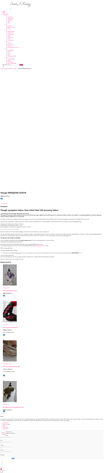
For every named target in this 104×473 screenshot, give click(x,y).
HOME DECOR (11, 18)
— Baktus (14, 68)
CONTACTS (5, 8)
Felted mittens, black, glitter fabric (10, 327)
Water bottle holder (12, 56)
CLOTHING (10, 17)
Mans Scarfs (10, 37)
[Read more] (3, 300)
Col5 (6, 48)
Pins (9, 53)
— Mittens (6, 324)
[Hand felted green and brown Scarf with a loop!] (10, 401)
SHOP (4, 5)
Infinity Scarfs (11, 34)
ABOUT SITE (5, 6)
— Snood (9, 363)
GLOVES (9, 25)
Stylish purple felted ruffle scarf (10, 290)
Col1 (6, 15)
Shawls (9, 60)
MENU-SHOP (5, 14)
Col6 (6, 57)
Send (13, 458)
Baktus (9, 35)
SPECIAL (9, 43)
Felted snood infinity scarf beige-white (11, 366)
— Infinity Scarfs (5, 363)
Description (5, 203)
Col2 (6, 24)
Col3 (6, 30)
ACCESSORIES (11, 50)
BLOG (4, 12)
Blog (4, 432)
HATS (9, 22)
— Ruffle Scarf (5, 287)
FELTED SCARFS (11, 31)
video (5, 259)
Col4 (6, 41)
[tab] (53, 203)
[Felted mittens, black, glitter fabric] (10, 322)
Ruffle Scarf (10, 33)
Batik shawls (10, 61)
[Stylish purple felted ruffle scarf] (10, 285)
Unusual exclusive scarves (13, 47)
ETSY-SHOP (5, 2)
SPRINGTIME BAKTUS (40, 245)
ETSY (9, 21)
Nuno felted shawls (12, 63)
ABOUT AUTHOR (6, 3)
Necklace (10, 51)
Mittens (9, 28)
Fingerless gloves (11, 27)
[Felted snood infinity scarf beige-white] (10, 361)
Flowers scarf (11, 44)
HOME (4, 11)
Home (1, 68)
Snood (9, 38)
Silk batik (10, 46)
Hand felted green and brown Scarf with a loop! (13, 407)
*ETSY (8, 287)
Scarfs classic (11, 40)
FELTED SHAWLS (11, 59)
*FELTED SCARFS (7, 68)
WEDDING (10, 20)
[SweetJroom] (20, 7)
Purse (9, 54)
